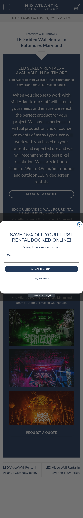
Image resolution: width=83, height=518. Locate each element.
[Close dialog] (79, 224)
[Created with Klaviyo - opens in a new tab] (41, 295)
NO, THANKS (41, 279)
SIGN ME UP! (41, 268)
